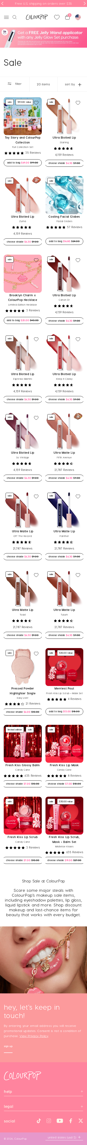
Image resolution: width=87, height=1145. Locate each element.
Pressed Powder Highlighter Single (22, 691)
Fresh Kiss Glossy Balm (23, 765)
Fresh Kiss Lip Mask (64, 765)
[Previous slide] (2, 3)
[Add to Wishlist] (36, 102)
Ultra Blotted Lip (64, 137)
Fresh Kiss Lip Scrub (23, 837)
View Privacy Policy (33, 1036)
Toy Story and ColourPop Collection (23, 140)
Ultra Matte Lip (64, 452)
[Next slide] (84, 3)
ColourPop (20, 1138)
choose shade (64, 162)
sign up (8, 1047)
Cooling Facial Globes (64, 216)
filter (18, 83)
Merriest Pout (64, 688)
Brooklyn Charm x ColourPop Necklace (22, 297)
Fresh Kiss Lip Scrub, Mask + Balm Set (64, 839)
